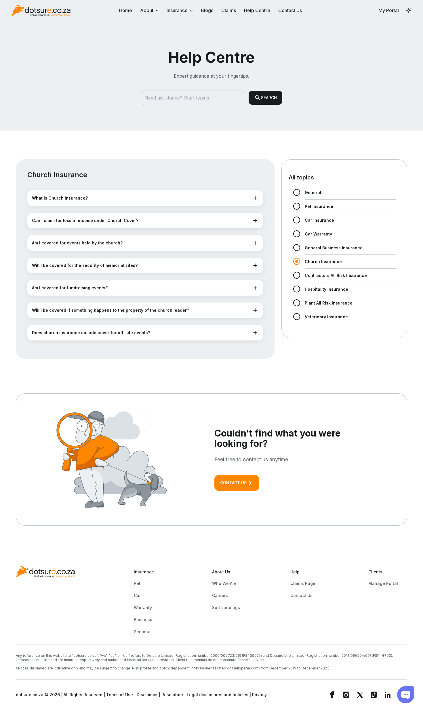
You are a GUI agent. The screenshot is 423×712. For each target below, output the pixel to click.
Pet (137, 583)
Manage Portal (383, 583)
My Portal (388, 10)
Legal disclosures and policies (217, 694)
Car (137, 595)
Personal (143, 631)
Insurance (177, 10)
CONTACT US (233, 482)
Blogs (207, 10)
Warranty (143, 607)
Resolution (172, 694)
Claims (228, 10)
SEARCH (269, 97)
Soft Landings (226, 607)
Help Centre (257, 10)
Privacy (259, 694)
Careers (220, 595)
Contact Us (290, 10)
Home (125, 10)
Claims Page (302, 583)
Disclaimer (147, 694)
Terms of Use (119, 694)
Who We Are (224, 583)
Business (143, 619)
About (146, 10)
